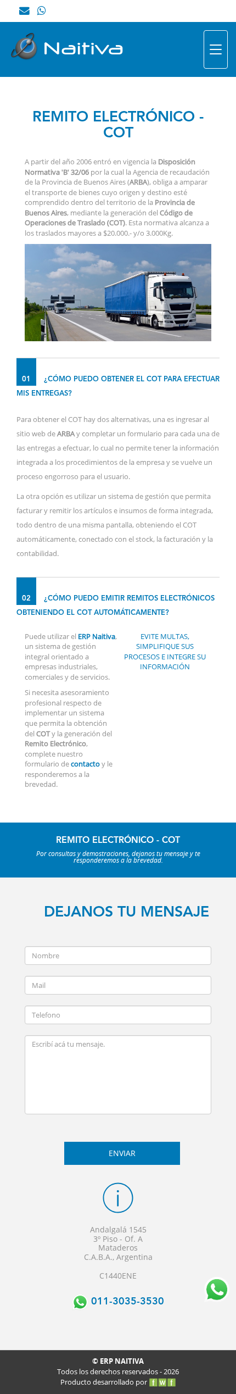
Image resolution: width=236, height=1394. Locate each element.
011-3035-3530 (126, 1302)
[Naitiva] (71, 49)
